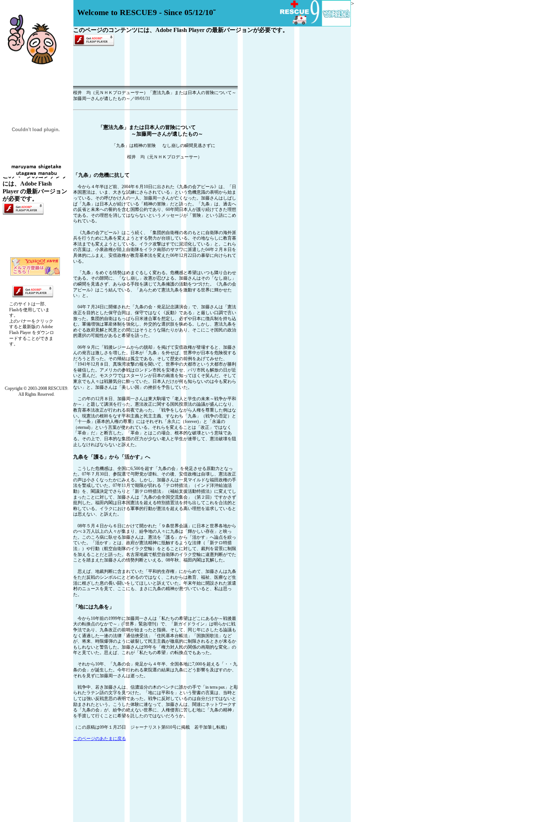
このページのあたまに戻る (99, 738)
